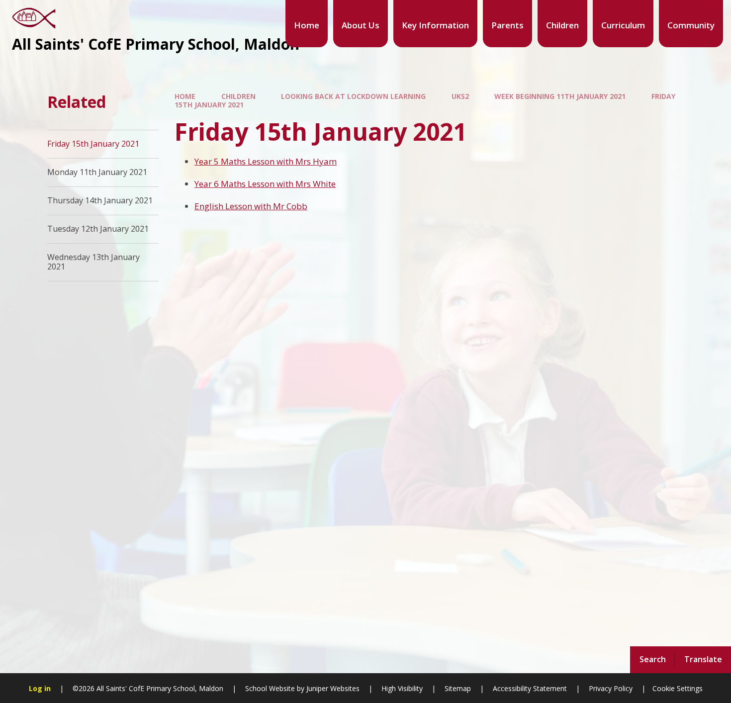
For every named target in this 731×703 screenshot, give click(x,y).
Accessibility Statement (530, 688)
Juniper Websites (332, 688)
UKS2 (460, 96)
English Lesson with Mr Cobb (250, 206)
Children (238, 96)
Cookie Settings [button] (677, 688)
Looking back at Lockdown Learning (353, 96)
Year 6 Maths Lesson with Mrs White (265, 183)
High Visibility (402, 688)
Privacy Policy (611, 688)
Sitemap (458, 688)
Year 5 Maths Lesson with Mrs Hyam (265, 161)
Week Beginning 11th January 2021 (560, 96)
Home (185, 96)
